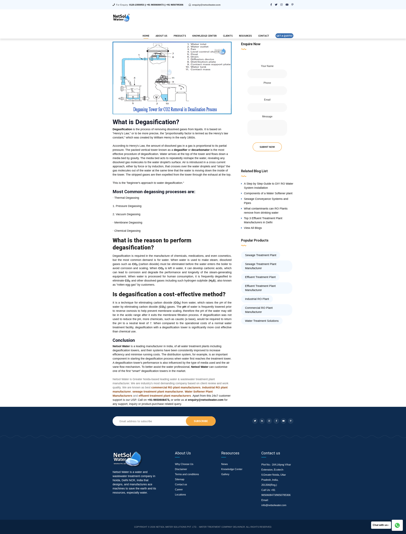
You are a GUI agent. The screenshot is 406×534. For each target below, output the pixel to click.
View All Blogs (253, 227)
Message (267, 116)
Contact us (181, 484)
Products (180, 35)
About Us (161, 35)
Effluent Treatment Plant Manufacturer (260, 288)
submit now (267, 146)
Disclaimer (181, 469)
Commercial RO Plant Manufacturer (259, 310)
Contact (263, 35)
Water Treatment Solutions (262, 320)
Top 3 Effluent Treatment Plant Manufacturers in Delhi (263, 220)
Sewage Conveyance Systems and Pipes (266, 201)
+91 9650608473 (155, 4)
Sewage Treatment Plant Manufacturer (260, 266)
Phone (267, 83)
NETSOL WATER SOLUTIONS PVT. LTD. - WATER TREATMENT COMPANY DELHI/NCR (200, 527)
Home (146, 35)
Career (179, 489)
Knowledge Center (204, 35)
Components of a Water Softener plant (268, 193)
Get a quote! (284, 35)
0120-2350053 (136, 4)
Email (267, 99)
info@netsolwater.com (273, 505)
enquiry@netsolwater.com (206, 4)
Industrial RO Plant (257, 299)
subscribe (201, 421)
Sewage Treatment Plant (260, 255)
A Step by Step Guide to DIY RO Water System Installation (268, 185)
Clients (228, 35)
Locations (180, 494)
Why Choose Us (184, 464)
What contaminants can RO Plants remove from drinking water (266, 210)
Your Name (267, 66)
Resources (245, 35)
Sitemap (179, 479)
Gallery (225, 474)
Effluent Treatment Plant (260, 277)
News (224, 464)
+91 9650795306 (174, 4)
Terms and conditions (187, 474)
